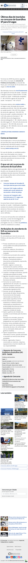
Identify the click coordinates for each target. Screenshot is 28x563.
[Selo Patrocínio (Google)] (22, 5)
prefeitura (24, 223)
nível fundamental (21, 90)
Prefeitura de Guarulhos (8, 357)
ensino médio (20, 104)
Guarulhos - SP (10, 373)
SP (13, 371)
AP (9, 9)
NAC (2, 9)
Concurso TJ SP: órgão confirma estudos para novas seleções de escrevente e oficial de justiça (13, 190)
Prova (7, 385)
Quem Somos (10, 546)
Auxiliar (13, 363)
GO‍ (23, 9)
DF (19, 9)
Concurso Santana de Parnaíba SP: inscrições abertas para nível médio (14, 184)
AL (6, 9)
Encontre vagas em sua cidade (8, 491)
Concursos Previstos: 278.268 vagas (10, 468)
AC (4, 9)
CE (16, 9)
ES (21, 9)
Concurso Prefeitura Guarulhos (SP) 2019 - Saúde (13, 32)
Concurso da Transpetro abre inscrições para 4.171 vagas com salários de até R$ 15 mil (13, 197)
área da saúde (11, 87)
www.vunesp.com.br (12, 148)
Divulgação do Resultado (13, 387)
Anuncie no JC (10, 549)
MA (26, 9)
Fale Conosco (18, 546)
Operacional (15, 365)
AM (11, 9)
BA (14, 9)
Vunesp (12, 369)
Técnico (8, 363)
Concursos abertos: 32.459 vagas (9, 465)
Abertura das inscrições (13, 379)
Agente (17, 363)
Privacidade (18, 549)
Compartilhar (13, 54)
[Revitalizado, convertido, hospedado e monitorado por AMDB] (26, 560)
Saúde (20, 365)
